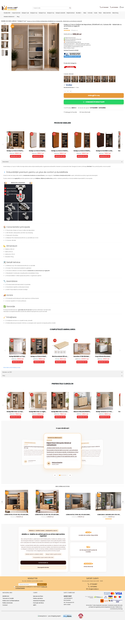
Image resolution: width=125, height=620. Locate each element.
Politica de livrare (8, 603)
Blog (18, 16)
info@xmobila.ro (93, 589)
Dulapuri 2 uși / (22, 21)
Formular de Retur (38, 603)
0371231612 (93, 587)
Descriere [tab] (6, 162)
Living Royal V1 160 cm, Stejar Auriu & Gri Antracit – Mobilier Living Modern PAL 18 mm (78, 515)
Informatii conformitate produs (11, 367)
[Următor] (70, 475)
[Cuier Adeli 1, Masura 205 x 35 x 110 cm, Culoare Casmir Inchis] (108, 501)
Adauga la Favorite (71, 112)
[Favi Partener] (80, 616)
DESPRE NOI (6, 596)
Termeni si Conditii (8, 598)
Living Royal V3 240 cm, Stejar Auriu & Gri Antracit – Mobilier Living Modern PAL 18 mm (16, 515)
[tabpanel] (35, 47)
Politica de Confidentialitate (11, 600)
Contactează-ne (43, 562)
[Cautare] (70, 8)
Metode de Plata (38, 596)
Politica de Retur (38, 598)
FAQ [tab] (4, 375)
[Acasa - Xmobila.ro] (9, 8)
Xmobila (66, 28)
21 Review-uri (74, 30)
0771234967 (93, 584)
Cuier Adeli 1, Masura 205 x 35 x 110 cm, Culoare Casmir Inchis (108, 515)
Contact (5, 605)
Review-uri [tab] (7, 372)
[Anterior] (55, 475)
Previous (4, 24)
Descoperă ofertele (43, 567)
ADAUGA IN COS (15, 156)
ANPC (34, 605)
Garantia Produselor (39, 600)
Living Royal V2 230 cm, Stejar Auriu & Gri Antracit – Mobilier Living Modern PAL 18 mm (47, 515)
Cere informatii (85, 112)
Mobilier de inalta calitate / (9, 21)
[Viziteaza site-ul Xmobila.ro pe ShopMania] (67, 616)
